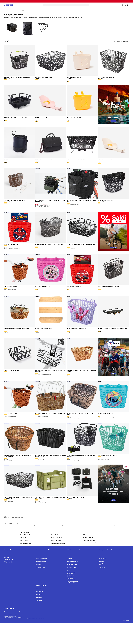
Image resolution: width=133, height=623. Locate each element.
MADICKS (23, 521)
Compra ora (113, 373)
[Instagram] (12, 562)
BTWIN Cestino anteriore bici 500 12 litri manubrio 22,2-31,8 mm (17, 77)
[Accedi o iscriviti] (125, 5)
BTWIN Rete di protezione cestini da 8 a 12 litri (107, 200)
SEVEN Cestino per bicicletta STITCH (105, 413)
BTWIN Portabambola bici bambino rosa (43, 117)
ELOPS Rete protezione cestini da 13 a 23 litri (76, 159)
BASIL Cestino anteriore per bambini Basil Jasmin (77, 328)
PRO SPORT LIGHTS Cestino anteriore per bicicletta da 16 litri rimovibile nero (82, 201)
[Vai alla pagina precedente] (63, 508)
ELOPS (16, 521)
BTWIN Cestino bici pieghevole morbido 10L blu (14, 159)
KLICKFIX (19, 521)
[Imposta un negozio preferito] (120, 5)
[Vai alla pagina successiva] (70, 508)
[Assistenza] (122, 5)
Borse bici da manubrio (24, 540)
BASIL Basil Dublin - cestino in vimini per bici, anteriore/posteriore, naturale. (81, 414)
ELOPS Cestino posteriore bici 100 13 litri (43, 77)
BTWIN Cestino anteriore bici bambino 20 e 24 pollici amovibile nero (49, 244)
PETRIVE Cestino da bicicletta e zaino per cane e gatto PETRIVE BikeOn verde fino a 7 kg (50, 201)
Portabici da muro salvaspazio (88, 537)
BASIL (10, 521)
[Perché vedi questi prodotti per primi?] (114, 41)
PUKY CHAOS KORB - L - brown (10, 413)
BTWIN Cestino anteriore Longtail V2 (11, 370)
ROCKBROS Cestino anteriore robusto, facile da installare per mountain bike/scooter (50, 371)
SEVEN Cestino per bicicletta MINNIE (42, 286)
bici (28, 525)
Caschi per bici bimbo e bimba (25, 543)
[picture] (19, 60)
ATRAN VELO (6, 521)
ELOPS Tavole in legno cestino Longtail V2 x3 (44, 328)
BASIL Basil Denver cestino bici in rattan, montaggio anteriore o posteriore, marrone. (17, 456)
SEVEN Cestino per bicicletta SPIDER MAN (12, 244)
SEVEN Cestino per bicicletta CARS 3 (74, 286)
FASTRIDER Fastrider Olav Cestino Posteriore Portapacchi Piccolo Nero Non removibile (81, 245)
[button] (50, 205)
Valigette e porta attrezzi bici (56, 537)
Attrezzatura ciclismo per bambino (89, 540)
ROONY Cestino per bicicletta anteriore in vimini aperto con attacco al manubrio (81, 371)
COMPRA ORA (113, 247)
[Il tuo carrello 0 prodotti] (127, 5)
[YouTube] (9, 562)
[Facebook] (5, 562)
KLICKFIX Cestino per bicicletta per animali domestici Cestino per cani (50, 413)
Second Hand (115, 8)
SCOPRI (113, 500)
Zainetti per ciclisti (23, 537)
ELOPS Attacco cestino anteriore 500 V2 (75, 497)
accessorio (21, 525)
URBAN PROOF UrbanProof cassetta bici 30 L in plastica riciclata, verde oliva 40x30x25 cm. (50, 498)
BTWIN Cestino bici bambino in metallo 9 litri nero (108, 286)
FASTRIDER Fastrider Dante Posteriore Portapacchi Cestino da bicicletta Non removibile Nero (50, 456)
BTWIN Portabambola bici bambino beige (106, 159)
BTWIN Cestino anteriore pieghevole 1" (43, 159)
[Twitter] (7, 562)
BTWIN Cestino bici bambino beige (74, 77)
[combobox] (126, 41)
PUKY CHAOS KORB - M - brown (10, 286)
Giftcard (126, 8)
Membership (121, 8)
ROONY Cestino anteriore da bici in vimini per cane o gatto (16, 328)
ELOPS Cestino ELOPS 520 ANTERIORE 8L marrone (14, 200)
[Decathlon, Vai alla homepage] (9, 5)
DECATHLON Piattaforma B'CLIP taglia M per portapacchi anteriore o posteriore (112, 329)
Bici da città (85, 534)
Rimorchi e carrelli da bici (56, 540)
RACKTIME (28, 521)
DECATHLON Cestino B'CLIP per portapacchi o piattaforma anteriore (18, 117)
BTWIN (13, 521)
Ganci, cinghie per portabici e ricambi (58, 543)
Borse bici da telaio (54, 534)
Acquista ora (113, 120)
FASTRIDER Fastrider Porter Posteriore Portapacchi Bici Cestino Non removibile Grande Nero (18, 498)
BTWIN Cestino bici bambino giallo (74, 117)
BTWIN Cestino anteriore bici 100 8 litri (106, 77)
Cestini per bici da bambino (25, 534)
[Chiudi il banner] (128, 1)
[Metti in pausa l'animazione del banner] (126, 1)
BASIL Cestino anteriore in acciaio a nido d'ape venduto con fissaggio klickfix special (81, 456)
